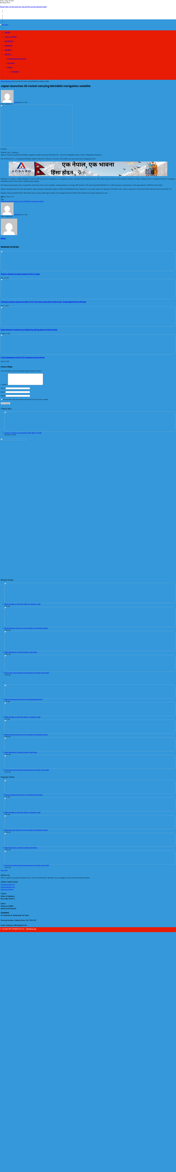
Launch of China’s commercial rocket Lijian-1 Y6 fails (23, 433)
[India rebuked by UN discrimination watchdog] (89, 641)
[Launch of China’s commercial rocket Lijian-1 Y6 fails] (89, 422)
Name (3, 388)
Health (9, 67)
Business (9, 41)
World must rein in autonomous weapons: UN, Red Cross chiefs (26, 673)
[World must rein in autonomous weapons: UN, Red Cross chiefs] (89, 663)
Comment (4, 384)
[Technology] (4, 24)
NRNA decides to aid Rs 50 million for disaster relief (22, 604)
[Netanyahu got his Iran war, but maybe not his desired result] (89, 617)
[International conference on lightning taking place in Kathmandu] (88, 317)
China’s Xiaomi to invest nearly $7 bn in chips (20, 274)
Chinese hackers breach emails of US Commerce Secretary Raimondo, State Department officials (43, 302)
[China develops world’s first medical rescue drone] (88, 344)
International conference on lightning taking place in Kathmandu (29, 330)
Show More (4, 870)
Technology (15, 72)
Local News (11, 37)
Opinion (8, 46)
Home (7, 32)
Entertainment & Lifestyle (16, 59)
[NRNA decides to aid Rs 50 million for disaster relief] (89, 593)
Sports (8, 50)
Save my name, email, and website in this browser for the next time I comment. (25, 399)
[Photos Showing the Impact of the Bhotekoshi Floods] (89, 691)
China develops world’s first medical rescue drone (22, 357)
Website (3, 396)
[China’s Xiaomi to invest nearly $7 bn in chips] (88, 261)
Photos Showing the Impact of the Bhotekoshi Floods (23, 699)
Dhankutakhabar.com (8, 887)
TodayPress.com (31, 929)
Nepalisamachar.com (8, 884)
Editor (16, 102)
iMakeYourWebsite (7, 889)
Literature (11, 63)
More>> (8, 54)
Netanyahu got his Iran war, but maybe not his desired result (26, 628)
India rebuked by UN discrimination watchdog (18, 6)
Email (3, 392)
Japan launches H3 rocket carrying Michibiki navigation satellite (22, 201)
